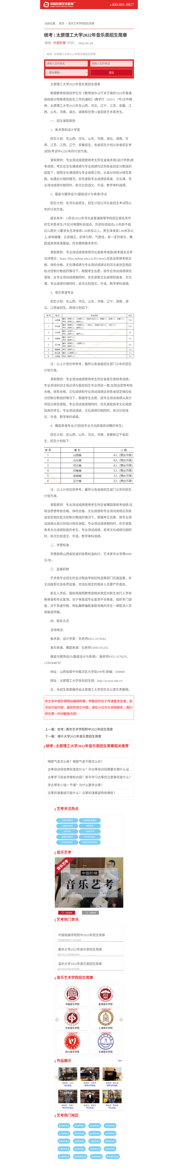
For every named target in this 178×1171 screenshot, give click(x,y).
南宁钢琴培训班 (113, 1157)
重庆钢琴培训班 (80, 1157)
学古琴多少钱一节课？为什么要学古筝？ (76, 785)
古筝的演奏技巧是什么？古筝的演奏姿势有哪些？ (82, 793)
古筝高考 (67, 831)
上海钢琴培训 (95, 1141)
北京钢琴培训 (110, 1126)
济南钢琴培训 (96, 1157)
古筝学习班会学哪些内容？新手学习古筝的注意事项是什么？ (90, 777)
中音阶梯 (59, 43)
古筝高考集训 (67, 820)
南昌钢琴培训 (110, 1149)
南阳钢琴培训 (64, 1141)
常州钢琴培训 (110, 1133)
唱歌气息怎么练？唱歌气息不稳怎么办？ (76, 761)
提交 (111, 72)
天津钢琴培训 (64, 1157)
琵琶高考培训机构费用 (89, 844)
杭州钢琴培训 (95, 1133)
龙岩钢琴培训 (79, 1141)
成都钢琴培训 (110, 1141)
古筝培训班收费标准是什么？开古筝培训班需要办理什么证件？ (91, 769)
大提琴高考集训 (89, 820)
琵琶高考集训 (67, 837)
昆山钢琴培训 (79, 1149)
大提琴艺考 (89, 831)
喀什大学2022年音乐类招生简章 (79, 736)
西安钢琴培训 (95, 1126)
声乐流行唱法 (89, 837)
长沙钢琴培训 (64, 1133)
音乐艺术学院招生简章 (81, 23)
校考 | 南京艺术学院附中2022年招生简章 (85, 729)
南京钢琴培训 (79, 1133)
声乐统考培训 (67, 842)
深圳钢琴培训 (95, 1149)
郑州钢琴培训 (64, 1126)
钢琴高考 (89, 826)
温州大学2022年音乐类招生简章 (80, 964)
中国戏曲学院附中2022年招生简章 (81, 935)
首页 (61, 23)
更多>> (120, 1061)
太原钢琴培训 (64, 1149)
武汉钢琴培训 (79, 1126)
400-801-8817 (123, 4)
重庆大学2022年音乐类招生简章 (80, 949)
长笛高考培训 (67, 826)
